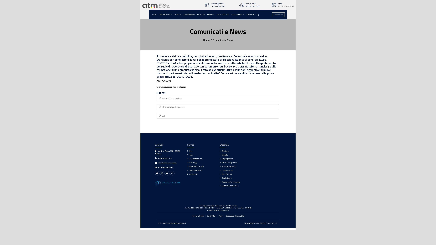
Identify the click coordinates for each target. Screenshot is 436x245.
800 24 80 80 (251, 3)
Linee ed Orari (164, 14)
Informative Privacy (198, 216)
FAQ (257, 14)
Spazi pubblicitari (195, 170)
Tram (191, 154)
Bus (190, 151)
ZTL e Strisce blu (195, 158)
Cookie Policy (211, 216)
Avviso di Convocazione (171, 98)
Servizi (210, 14)
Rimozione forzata (196, 166)
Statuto (225, 154)
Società (200, 14)
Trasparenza (278, 14)
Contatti (250, 14)
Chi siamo (225, 151)
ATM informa (188, 14)
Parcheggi (193, 162)
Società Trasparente (229, 162)
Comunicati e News (223, 40)
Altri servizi (193, 174)
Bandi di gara (227, 178)
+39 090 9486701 (165, 158)
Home (154, 14)
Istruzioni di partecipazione (173, 107)
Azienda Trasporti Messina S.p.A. (265, 223)
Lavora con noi (227, 170)
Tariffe (177, 14)
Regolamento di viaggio (231, 181)
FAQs (220, 216)
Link (163, 115)
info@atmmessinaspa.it (286, 6)
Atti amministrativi (229, 166)
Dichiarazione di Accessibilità (235, 216)
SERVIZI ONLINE (236, 14)
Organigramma (227, 158)
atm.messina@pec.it (166, 167)
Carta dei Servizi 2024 (230, 185)
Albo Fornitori (223, 14)
